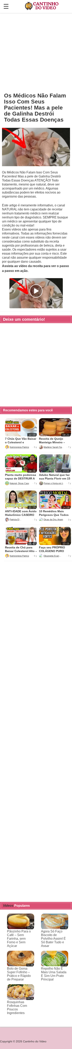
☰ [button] (6, 6)
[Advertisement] (36, 52)
